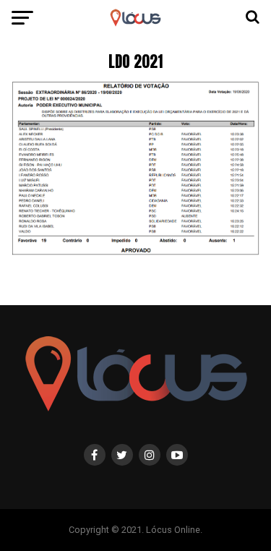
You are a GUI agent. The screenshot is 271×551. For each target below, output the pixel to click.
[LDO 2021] (136, 252)
